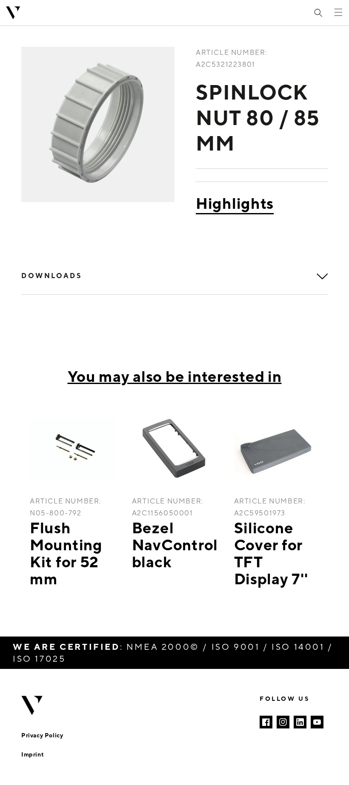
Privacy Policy (42, 735)
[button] (318, 12)
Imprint (32, 754)
